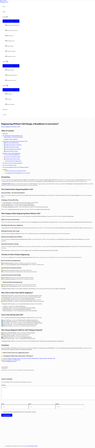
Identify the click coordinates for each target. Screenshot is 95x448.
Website (57, 403)
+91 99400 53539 (16, 360)
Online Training (10, 46)
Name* (2, 403)
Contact (4, 114)
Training (4, 17)
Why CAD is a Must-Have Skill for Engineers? (13, 163)
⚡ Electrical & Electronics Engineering (12, 161)
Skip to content (3, 0)
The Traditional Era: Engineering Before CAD (12, 135)
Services (4, 61)
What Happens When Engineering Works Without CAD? (15, 141)
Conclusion (5, 169)
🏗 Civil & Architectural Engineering (11, 154)
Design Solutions (10, 70)
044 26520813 (8, 360)
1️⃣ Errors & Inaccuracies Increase (11, 142)
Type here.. (3, 385)
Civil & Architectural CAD (12, 30)
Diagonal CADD (6, 183)
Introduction (5, 133)
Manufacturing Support (12, 75)
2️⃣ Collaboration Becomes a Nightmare (12, 145)
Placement (5, 109)
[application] (7, 16)
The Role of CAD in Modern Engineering (11, 153)
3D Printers (9, 94)
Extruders (9, 99)
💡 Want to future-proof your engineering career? (15, 170)
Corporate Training (11, 51)
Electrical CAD (10, 35)
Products (5, 85)
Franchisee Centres (11, 56)
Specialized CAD (10, 41)
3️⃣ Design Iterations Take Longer (11, 147)
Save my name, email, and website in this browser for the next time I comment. (19, 412)
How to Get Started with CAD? (9, 165)
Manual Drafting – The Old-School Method (13, 137)
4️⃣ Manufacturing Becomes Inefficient (12, 149)
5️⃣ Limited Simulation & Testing (11, 151)
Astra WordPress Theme (32, 446)
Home (4, 6)
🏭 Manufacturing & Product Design (12, 159)
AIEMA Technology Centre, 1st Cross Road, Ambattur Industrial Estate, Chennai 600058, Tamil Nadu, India (31, 358)
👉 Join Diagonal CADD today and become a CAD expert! (17, 173)
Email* (29, 403)
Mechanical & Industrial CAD (13, 25)
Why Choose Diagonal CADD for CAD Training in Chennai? (16, 167)
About (4, 11)
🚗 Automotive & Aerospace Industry (12, 156)
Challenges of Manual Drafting (10, 139)
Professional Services (11, 80)
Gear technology (10, 104)
